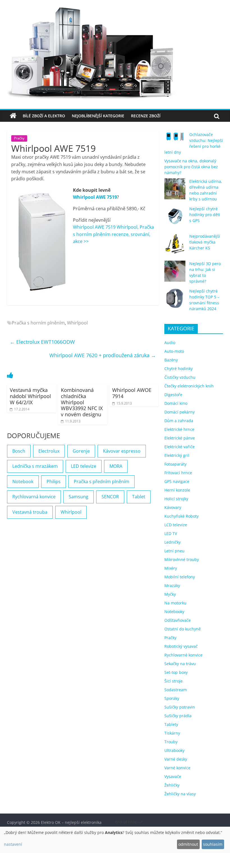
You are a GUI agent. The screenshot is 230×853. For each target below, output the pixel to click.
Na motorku (175, 603)
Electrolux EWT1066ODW (42, 341)
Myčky (170, 594)
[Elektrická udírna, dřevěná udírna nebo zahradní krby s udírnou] (174, 191)
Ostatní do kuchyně (182, 629)
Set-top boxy (176, 672)
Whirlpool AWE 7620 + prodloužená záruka (102, 355)
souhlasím (212, 844)
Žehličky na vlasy (180, 793)
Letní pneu (174, 550)
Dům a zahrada (178, 420)
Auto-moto (174, 351)
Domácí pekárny (179, 412)
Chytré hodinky (178, 368)
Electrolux (48, 451)
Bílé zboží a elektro (44, 115)
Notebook (22, 481)
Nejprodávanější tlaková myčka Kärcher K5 (204, 242)
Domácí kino (175, 403)
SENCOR (110, 497)
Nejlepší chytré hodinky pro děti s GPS (204, 214)
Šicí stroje (173, 681)
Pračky (19, 138)
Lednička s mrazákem (35, 466)
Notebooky (174, 611)
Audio (169, 342)
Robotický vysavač (181, 646)
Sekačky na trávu (180, 663)
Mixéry (170, 568)
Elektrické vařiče (179, 446)
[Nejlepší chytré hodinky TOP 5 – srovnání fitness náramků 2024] (174, 301)
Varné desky (175, 759)
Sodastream (175, 689)
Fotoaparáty (175, 464)
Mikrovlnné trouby (181, 559)
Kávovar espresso (122, 451)
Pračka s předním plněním (101, 481)
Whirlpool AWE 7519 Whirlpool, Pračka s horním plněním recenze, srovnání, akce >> (113, 234)
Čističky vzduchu (180, 377)
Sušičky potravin (179, 707)
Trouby (171, 741)
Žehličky (172, 785)
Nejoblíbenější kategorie (98, 115)
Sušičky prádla (178, 715)
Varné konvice (177, 767)
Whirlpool (77, 323)
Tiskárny (172, 733)
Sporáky (171, 698)
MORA (115, 466)
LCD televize (175, 524)
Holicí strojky (176, 498)
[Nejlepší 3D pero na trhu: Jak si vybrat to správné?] (174, 274)
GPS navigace (176, 481)
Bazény (171, 360)
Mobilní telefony (179, 576)
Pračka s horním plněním (38, 323)
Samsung (78, 497)
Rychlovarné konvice (183, 655)
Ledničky (172, 542)
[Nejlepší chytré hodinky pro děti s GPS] (174, 219)
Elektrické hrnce (179, 429)
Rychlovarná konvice (34, 497)
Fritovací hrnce (178, 472)
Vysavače (172, 776)
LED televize (83, 466)
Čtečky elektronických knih (189, 386)
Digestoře (173, 394)
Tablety (171, 724)
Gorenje (81, 451)
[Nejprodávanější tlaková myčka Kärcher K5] (174, 246)
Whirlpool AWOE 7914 (131, 393)
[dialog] (115, 840)
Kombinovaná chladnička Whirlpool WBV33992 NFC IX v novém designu (82, 402)
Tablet (138, 497)
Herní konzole (177, 490)
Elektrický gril (176, 455)
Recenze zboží (145, 115)
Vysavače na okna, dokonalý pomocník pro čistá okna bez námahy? (191, 166)
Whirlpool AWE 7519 (95, 197)
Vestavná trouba (29, 512)
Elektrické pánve (179, 438)
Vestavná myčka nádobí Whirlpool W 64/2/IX (30, 396)
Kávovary (172, 507)
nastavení (13, 844)
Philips (54, 481)
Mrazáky (172, 585)
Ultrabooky (174, 750)
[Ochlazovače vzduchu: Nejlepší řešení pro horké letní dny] (174, 139)
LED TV (170, 533)
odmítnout (188, 844)
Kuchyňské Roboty (181, 516)
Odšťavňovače (177, 620)
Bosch (18, 451)
